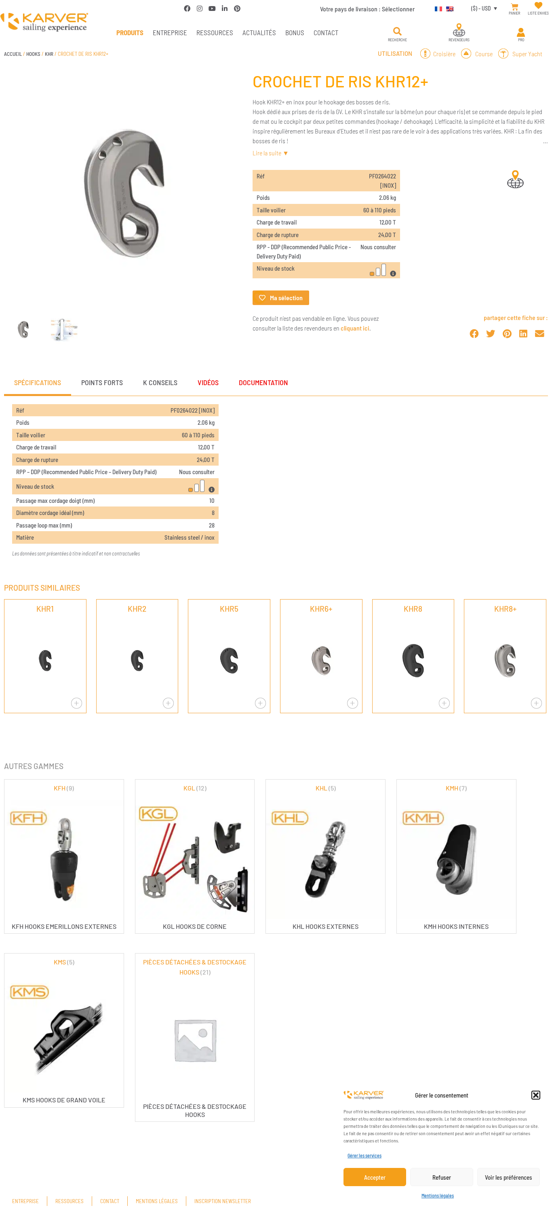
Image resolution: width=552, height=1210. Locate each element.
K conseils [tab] (160, 382)
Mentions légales (437, 1195)
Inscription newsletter (222, 1201)
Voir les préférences (508, 1177)
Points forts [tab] (102, 382)
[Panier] (514, 7)
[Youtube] (212, 8)
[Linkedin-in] (224, 8)
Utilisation (395, 53)
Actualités (259, 32)
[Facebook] (187, 8)
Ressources (214, 32)
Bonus (294, 32)
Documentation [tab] (263, 382)
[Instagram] (199, 8)
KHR (49, 54)
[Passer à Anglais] (447, 8)
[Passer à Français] (436, 8)
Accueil (13, 54)
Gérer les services (364, 1155)
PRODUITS (129, 32)
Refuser (441, 1177)
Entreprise (170, 32)
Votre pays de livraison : (367, 9)
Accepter (375, 1177)
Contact (326, 32)
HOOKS (33, 54)
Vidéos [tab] (208, 382)
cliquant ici (355, 328)
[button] (536, 1095)
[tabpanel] (276, 484)
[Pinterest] (237, 8)
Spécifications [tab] (37, 382)
